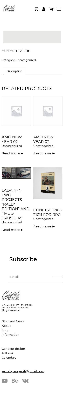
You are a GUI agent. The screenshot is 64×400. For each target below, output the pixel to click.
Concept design (13, 348)
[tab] (14, 71)
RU (36, 9)
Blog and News (13, 321)
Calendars (9, 357)
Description (14, 71)
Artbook (8, 353)
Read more (11, 153)
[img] (59, 9)
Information (10, 334)
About (6, 325)
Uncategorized (26, 60)
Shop (5, 330)
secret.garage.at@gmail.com (23, 371)
